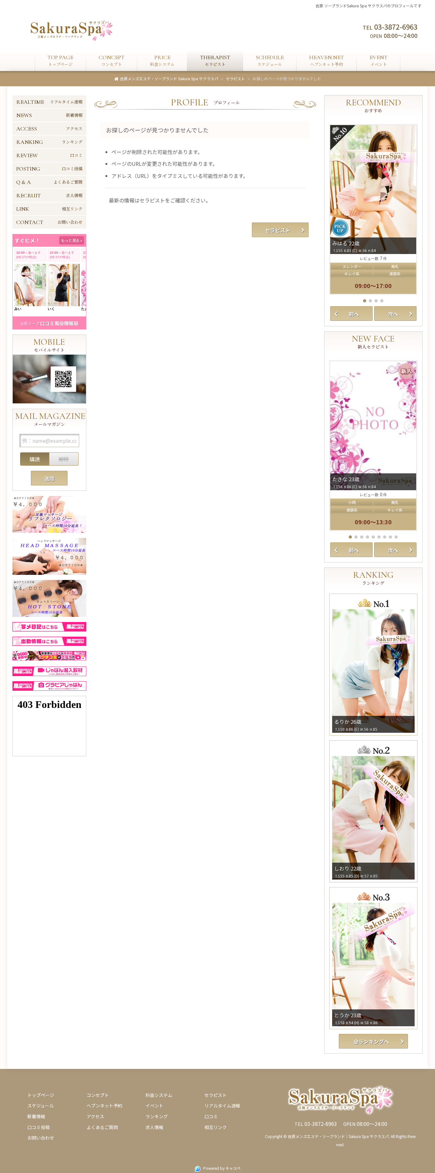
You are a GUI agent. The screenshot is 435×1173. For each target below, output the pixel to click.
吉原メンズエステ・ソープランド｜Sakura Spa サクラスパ (338, 1136)
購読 (35, 459)
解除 (64, 459)
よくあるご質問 (102, 1127)
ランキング (157, 1116)
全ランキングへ (371, 1041)
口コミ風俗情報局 (59, 323)
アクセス (95, 1116)
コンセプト (98, 1095)
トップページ (40, 1095)
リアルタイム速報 (222, 1105)
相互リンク (215, 1127)
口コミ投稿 (38, 1127)
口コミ (211, 1116)
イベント (154, 1105)
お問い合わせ (40, 1137)
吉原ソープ (29, 323)
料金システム (159, 1095)
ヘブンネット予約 (104, 1105)
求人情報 (154, 1127)
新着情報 (36, 1116)
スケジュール (40, 1105)
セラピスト (277, 230)
